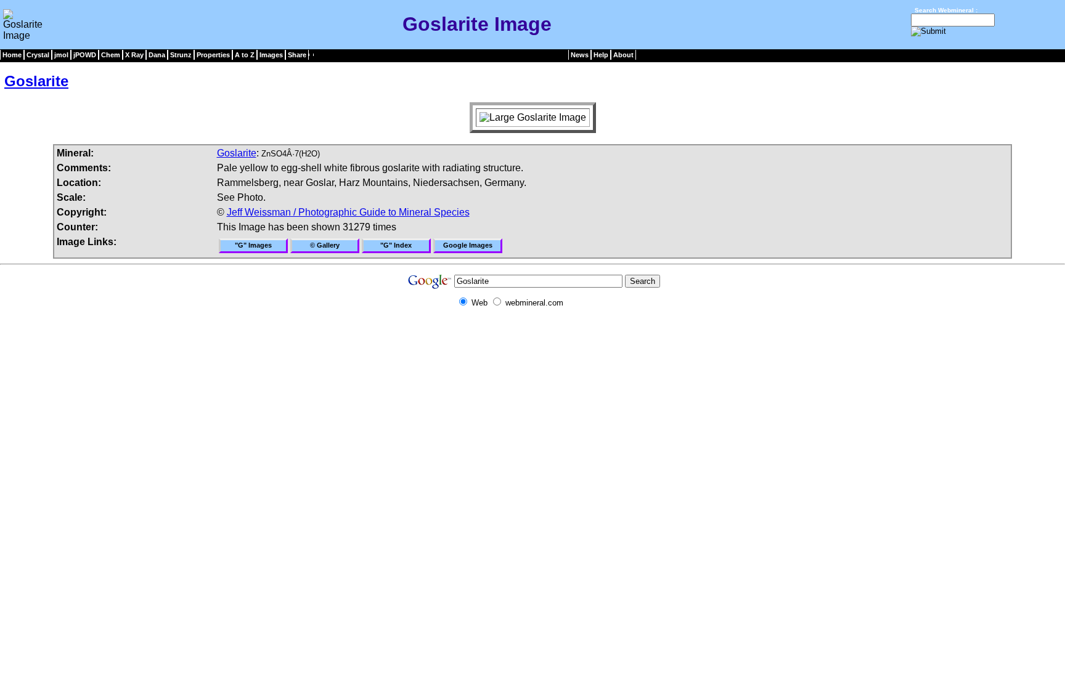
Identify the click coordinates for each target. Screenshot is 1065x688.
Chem (110, 55)
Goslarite (36, 81)
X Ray (134, 55)
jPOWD (84, 55)
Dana (157, 55)
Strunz (181, 55)
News (580, 55)
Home (12, 55)
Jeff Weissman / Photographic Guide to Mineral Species (348, 212)
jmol (61, 55)
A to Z (245, 55)
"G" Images (253, 245)
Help (601, 55)
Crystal (38, 55)
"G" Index (396, 245)
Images (271, 55)
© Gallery (325, 245)
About (623, 55)
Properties (213, 55)
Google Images (467, 245)
